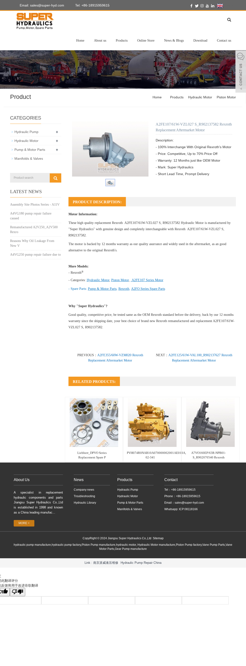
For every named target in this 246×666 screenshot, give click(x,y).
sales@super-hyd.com (189, 502)
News (79, 480)
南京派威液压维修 (105, 563)
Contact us (224, 40)
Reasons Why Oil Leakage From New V (32, 243)
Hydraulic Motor (200, 97)
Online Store (145, 40)
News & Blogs (174, 40)
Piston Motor (226, 97)
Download (200, 40)
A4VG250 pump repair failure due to (35, 254)
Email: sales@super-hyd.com (41, 5)
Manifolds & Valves (28, 158)
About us (100, 40)
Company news (84, 489)
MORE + (24, 523)
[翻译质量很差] (17, 592)
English (229, 5)
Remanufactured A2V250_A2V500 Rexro (34, 229)
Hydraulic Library (85, 502)
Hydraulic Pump (26, 132)
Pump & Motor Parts (29, 150)
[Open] (240, 72)
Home (80, 40)
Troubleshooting (84, 496)
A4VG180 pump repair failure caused (30, 216)
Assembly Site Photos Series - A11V (35, 204)
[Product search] (55, 178)
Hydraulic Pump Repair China (141, 563)
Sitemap (158, 538)
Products (122, 40)
